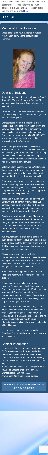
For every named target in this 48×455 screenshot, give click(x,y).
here (26, 11)
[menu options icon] (42, 16)
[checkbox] (3, 1)
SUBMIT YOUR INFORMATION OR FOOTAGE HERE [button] (24, 386)
